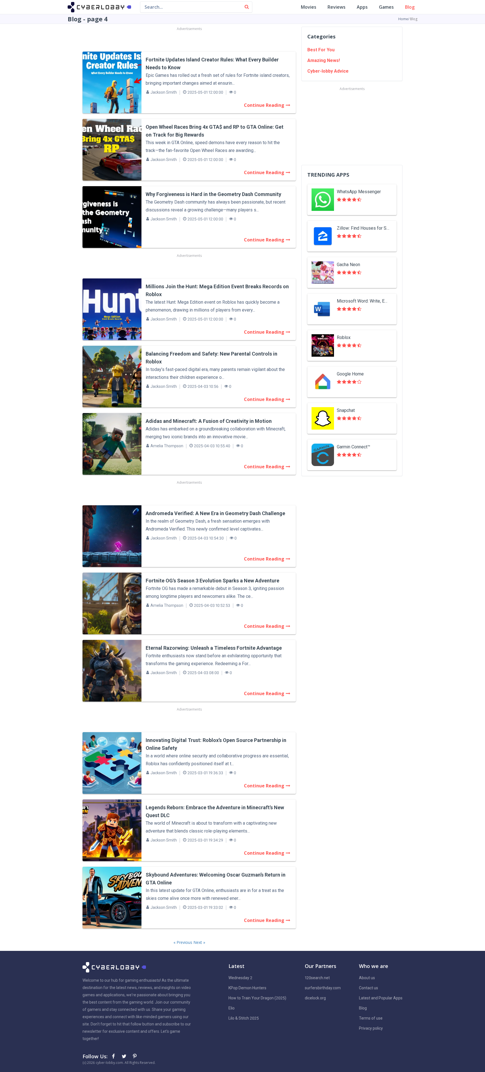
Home (403, 19)
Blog (410, 7)
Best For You (321, 49)
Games (386, 7)
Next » (199, 942)
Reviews (337, 7)
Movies (308, 7)
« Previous (183, 942)
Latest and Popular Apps (380, 998)
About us (367, 978)
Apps (362, 7)
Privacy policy (371, 1028)
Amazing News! (323, 60)
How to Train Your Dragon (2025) (257, 998)
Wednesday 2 (240, 978)
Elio (231, 1008)
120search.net (317, 978)
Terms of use (371, 1018)
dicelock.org (315, 998)
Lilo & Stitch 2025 (243, 1018)
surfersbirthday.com (323, 988)
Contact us (368, 988)
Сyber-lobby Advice (328, 71)
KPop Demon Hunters (247, 988)
